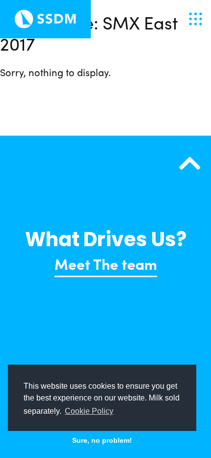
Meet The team (105, 263)
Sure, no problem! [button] (102, 440)
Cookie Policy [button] (89, 411)
